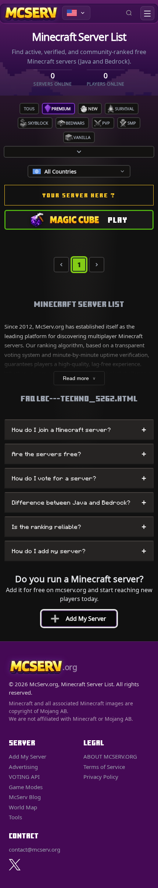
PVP (106, 123)
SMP (132, 123)
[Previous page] (61, 264)
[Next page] (96, 264)
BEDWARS (75, 123)
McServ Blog (25, 797)
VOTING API (24, 776)
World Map (23, 807)
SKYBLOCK (38, 123)
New (92, 108)
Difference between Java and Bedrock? (79, 502)
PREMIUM (61, 108)
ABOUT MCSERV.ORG (110, 756)
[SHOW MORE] (79, 152)
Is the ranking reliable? (79, 526)
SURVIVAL (124, 108)
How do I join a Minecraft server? (79, 429)
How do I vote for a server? (79, 478)
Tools (15, 817)
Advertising (23, 766)
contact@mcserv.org (34, 849)
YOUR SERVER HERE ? (79, 195)
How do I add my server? (79, 551)
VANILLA (81, 137)
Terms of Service (104, 766)
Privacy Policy (100, 776)
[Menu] (147, 13)
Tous (29, 108)
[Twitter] (15, 864)
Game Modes (26, 787)
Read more (79, 378)
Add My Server (75, 618)
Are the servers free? (79, 454)
